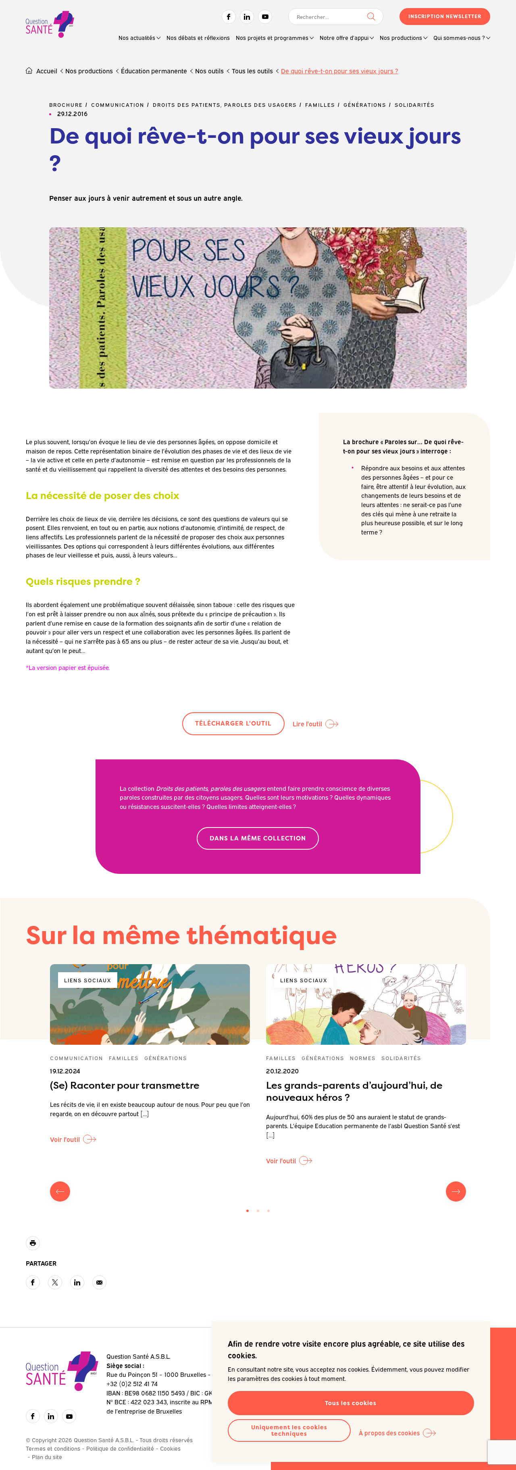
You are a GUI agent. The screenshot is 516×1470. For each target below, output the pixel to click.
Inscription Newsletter (444, 16)
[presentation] (60, 1191)
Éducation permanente (154, 70)
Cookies (170, 1448)
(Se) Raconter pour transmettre (125, 1085)
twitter (55, 1282)
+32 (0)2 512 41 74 (132, 1383)
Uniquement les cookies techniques (289, 1430)
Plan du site (47, 1456)
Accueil (46, 70)
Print (33, 1243)
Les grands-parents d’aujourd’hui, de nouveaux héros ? (354, 1091)
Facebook (229, 17)
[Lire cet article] (150, 1004)
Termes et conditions (53, 1448)
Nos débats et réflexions (198, 37)
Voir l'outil (65, 1139)
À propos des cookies (389, 1432)
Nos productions (401, 37)
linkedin (77, 1282)
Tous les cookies (351, 1403)
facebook (33, 1282)
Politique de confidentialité (120, 1448)
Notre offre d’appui (344, 37)
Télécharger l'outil (233, 723)
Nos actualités (137, 37)
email (99, 1282)
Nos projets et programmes (272, 37)
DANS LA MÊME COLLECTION (258, 838)
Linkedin (247, 17)
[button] (247, 1211)
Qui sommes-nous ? (459, 37)
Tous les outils (252, 70)
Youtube (265, 17)
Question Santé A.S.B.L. (50, 25)
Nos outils (209, 70)
